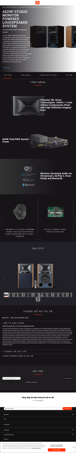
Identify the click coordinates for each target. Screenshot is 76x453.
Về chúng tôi (7, 424)
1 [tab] (35, 239)
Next (75, 218)
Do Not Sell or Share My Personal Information (56, 445)
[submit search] (19, 378)
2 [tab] (36, 239)
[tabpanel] (20, 218)
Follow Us (6, 439)
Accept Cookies (57, 449)
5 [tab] (41, 239)
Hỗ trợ (5, 419)
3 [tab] (38, 239)
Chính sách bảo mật (36, 448)
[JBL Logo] (37, 2)
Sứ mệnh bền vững (8, 434)
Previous (1, 218)
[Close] (73, 447)
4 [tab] (39, 239)
